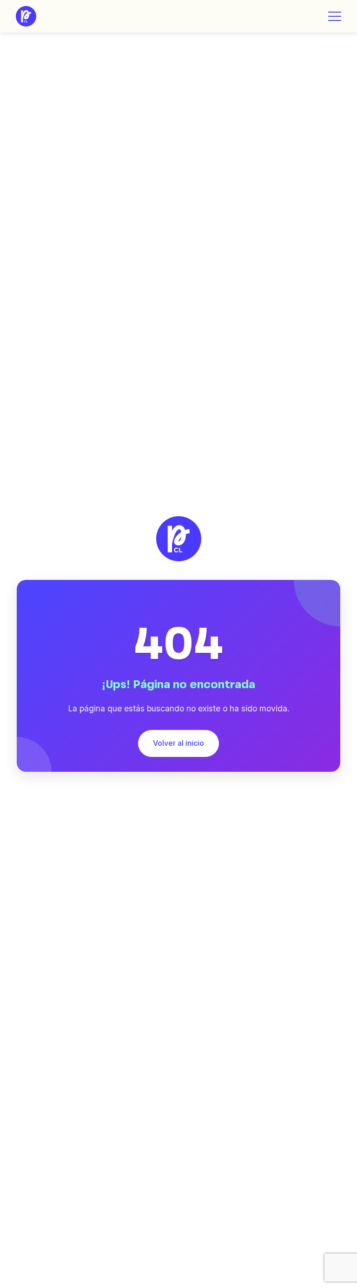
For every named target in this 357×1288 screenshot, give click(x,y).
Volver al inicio (178, 743)
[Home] (26, 16)
